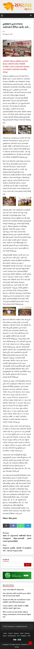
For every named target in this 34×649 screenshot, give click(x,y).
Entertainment (12, 635)
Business (27, 633)
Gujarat (10, 633)
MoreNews (24, 644)
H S (4, 31)
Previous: (17, 537)
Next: (17, 548)
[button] (2, 15)
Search (6, 559)
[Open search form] (31, 15)
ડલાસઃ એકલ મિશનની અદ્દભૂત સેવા (13, 589)
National (16, 633)
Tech (18, 635)
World (21, 633)
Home (5, 633)
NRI (29, 635)
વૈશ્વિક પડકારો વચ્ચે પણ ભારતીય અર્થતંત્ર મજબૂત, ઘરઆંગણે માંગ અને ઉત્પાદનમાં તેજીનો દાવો (17, 614)
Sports (4, 635)
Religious (23, 635)
